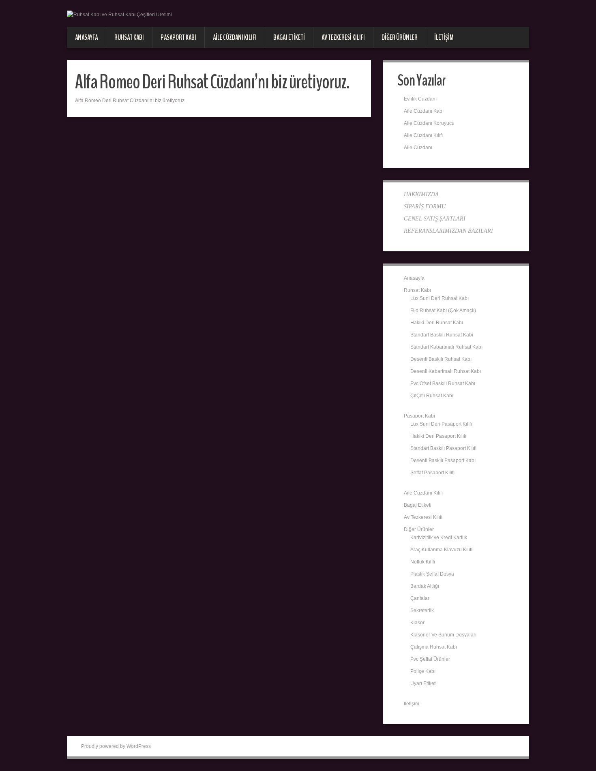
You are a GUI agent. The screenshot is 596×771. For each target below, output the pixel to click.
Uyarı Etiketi (423, 683)
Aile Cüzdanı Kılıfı (235, 37)
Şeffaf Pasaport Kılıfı (432, 472)
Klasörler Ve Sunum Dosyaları (443, 635)
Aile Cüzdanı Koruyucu (429, 123)
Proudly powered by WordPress (116, 746)
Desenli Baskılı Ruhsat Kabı (441, 359)
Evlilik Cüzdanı (420, 99)
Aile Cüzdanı (418, 147)
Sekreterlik (422, 610)
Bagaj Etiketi (289, 37)
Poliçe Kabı (422, 671)
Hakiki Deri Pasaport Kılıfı (438, 436)
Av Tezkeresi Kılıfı (343, 37)
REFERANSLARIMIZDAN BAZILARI (448, 231)
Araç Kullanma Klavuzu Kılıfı (441, 550)
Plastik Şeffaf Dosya (432, 574)
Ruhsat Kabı (129, 37)
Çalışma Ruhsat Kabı (433, 647)
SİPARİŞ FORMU (425, 206)
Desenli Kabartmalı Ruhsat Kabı (445, 371)
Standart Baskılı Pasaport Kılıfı (443, 448)
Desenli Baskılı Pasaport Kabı (443, 460)
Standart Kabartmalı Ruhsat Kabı (446, 347)
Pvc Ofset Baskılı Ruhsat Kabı (442, 383)
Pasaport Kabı (178, 37)
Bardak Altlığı (424, 586)
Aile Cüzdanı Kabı (424, 111)
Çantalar (419, 598)
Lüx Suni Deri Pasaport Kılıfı (441, 424)
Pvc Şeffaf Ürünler (430, 659)
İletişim (444, 37)
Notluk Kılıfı (422, 562)
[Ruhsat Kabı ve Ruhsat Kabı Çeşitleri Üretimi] (119, 14)
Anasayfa (86, 37)
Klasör (417, 622)
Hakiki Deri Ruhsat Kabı (436, 323)
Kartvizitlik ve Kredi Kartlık (438, 537)
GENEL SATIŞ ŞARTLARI (434, 219)
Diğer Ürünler (400, 37)
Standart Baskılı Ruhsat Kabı (441, 335)
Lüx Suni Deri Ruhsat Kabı (439, 298)
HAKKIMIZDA (421, 194)
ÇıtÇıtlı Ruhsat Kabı (431, 395)
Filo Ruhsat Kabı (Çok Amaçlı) (443, 310)
